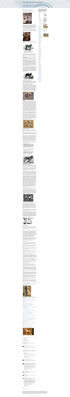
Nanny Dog (26, 297)
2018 (39, 14)
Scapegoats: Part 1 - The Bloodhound (40, 20)
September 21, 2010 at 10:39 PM (26, 361)
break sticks (39, 33)
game (39, 44)
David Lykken (40, 38)
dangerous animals (40, 37)
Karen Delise (26, 337)
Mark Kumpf (39, 60)
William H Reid (40, 82)
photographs (40, 65)
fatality (39, 43)
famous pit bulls (40, 42)
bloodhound (24, 337)
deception (39, 39)
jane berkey (39, 50)
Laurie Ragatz (40, 55)
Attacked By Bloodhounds (27, 303)
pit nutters (39, 68)
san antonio (39, 74)
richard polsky (40, 73)
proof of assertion (40, 69)
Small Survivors (25, 377)
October (39, 19)
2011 (39, 17)
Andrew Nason (40, 27)
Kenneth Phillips (40, 54)
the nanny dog (32, 239)
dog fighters (39, 40)
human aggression (40, 48)
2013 (39, 16)
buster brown (40, 35)
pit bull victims (40, 67)
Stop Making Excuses (25, 342)
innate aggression (40, 49)
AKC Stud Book (24, 302)
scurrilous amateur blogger (26, 345)
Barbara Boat (40, 30)
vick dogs (39, 80)
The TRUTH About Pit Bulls (32, 2)
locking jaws (40, 58)
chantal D (24, 374)
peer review (39, 64)
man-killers (39, 59)
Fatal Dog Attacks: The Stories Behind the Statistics (29, 323)
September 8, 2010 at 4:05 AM (26, 351)
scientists (39, 75)
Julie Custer (39, 53)
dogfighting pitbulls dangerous (26, 375)
